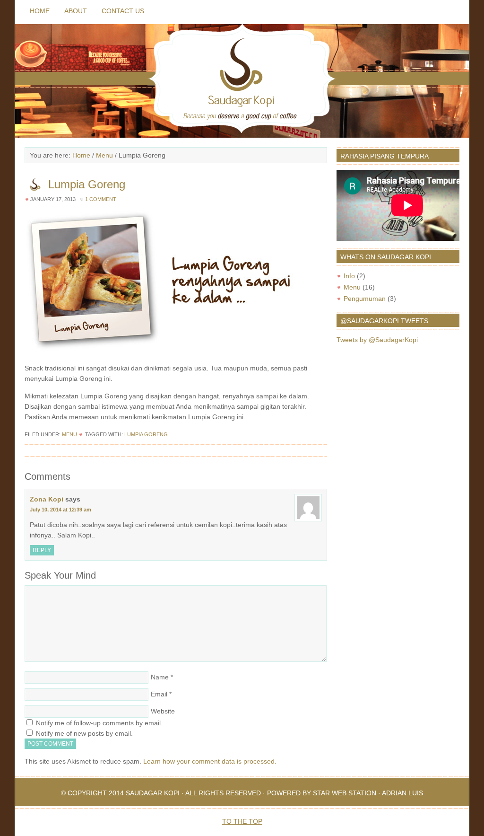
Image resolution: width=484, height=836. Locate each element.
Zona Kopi (46, 499)
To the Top (242, 821)
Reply (42, 550)
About (75, 11)
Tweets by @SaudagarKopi (377, 339)
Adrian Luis (402, 793)
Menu (69, 434)
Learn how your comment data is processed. (210, 761)
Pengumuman (365, 298)
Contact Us (123, 11)
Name (160, 677)
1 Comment (100, 199)
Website (163, 711)
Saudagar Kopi (153, 793)
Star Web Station (344, 793)
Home (40, 11)
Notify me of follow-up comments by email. (99, 723)
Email (159, 694)
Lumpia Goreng (146, 434)
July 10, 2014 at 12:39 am (60, 509)
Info (349, 276)
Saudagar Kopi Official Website (242, 81)
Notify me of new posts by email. (84, 733)
